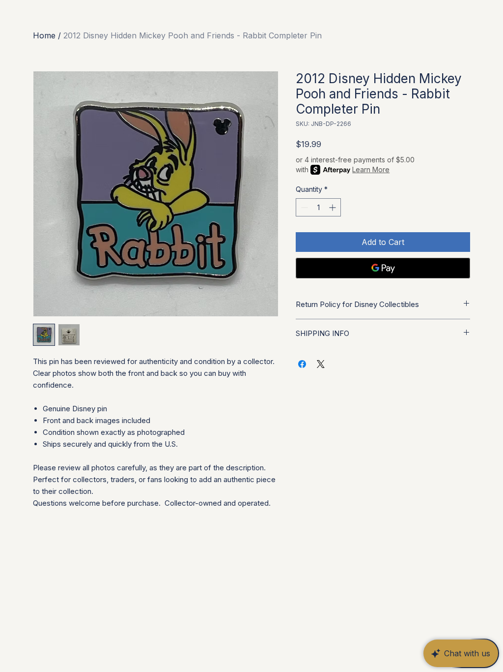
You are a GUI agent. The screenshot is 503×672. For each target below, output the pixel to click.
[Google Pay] (383, 268)
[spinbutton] (318, 207)
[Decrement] (303, 207)
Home (44, 35)
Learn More (371, 169)
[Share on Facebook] (302, 364)
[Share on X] (321, 364)
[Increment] (333, 207)
